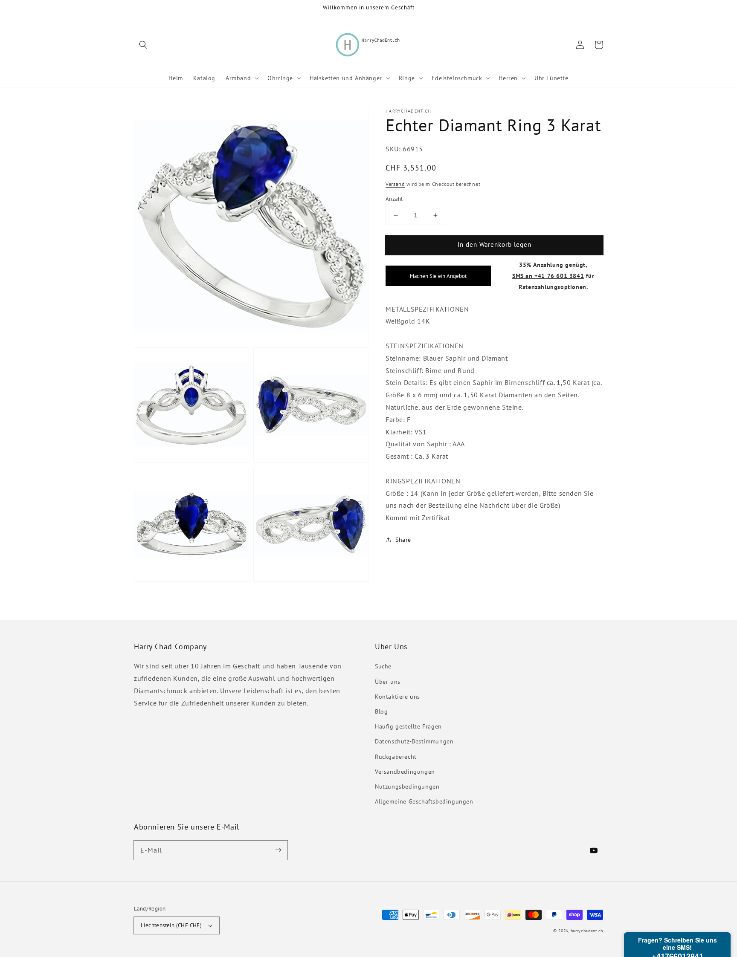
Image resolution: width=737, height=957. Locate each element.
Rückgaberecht (396, 756)
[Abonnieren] (278, 850)
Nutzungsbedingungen (407, 786)
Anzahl (394, 198)
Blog (381, 711)
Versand (395, 184)
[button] (143, 44)
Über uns (387, 681)
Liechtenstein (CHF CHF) (171, 925)
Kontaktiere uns (397, 696)
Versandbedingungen (405, 771)
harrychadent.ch (587, 931)
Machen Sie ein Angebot (438, 276)
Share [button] (403, 540)
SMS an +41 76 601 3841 (548, 276)
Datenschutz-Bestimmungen (414, 741)
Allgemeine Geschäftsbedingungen (424, 801)
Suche (383, 666)
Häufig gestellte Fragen (408, 726)
